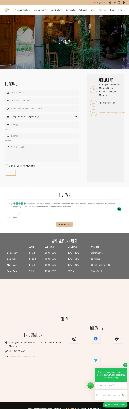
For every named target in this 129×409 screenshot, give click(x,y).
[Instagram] (119, 2)
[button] (99, 2)
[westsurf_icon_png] (7, 10)
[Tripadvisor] (123, 2)
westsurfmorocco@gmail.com (112, 113)
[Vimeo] (114, 2)
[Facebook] (110, 2)
